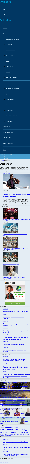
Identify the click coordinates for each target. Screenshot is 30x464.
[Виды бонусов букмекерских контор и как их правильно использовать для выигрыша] (10, 261)
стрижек (2, 435)
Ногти (7, 61)
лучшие (21, 427)
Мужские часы (9, 110)
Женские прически (10, 50)
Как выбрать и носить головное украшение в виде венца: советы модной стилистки (14, 396)
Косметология (9, 66)
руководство (13, 434)
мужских (2, 432)
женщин (13, 427)
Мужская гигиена (10, 121)
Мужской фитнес (10, 99)
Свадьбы (8, 72)
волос (1, 427)
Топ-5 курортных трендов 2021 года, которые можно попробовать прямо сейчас (14, 414)
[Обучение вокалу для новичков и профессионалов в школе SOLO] (10, 218)
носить (2, 434)
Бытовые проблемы (8, 143)
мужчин (8, 432)
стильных (27, 434)
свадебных (22, 434)
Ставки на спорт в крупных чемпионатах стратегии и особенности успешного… (16, 249)
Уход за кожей (9, 55)
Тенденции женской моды (12, 39)
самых (18, 434)
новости (21, 432)
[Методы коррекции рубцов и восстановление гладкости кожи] (10, 276)
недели (14, 432)
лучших (3, 430)
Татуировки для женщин (12, 77)
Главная (2, 160)
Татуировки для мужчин (12, 115)
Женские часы (9, 44)
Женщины (5, 33)
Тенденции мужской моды (12, 88)
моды (25, 430)
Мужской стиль (9, 93)
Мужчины (5, 82)
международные (15, 430)
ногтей (27, 432)
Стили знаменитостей (9, 132)
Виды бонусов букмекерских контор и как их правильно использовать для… (14, 263)
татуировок (7, 435)
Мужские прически (10, 104)
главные (7, 427)
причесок (8, 434)
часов (12, 435)
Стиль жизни (6, 126)
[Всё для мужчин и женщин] (5, 2)
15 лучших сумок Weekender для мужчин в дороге (16, 195)
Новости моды (7, 137)
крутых (18, 427)
